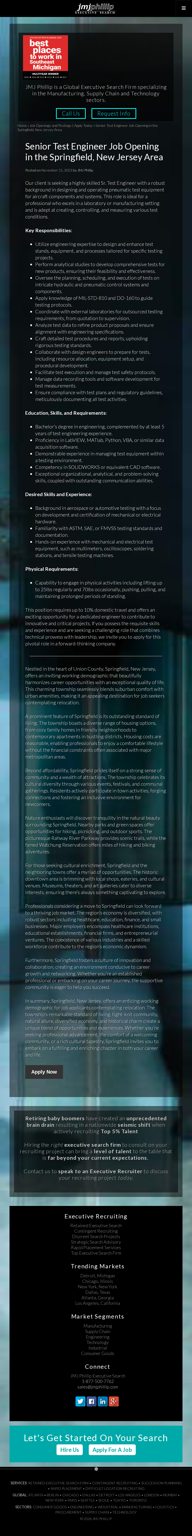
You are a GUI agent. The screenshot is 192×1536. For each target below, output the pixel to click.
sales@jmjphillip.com (98, 1386)
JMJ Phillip (96, 8)
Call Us (71, 113)
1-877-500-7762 (98, 1381)
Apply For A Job (112, 1449)
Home (22, 125)
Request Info (113, 113)
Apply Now (44, 1072)
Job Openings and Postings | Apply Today (61, 125)
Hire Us (69, 1449)
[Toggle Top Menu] (184, 8)
